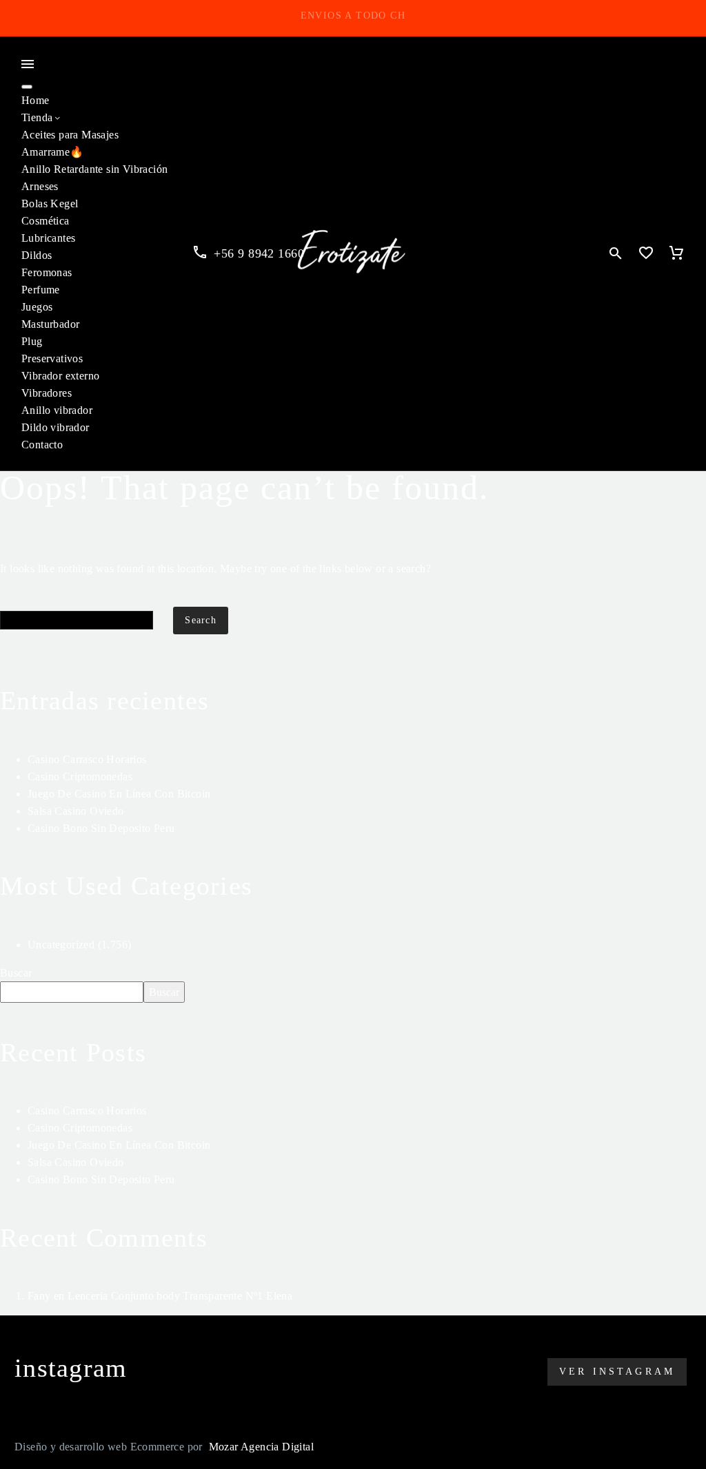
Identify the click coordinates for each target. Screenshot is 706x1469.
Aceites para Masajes (70, 134)
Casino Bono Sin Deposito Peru (101, 828)
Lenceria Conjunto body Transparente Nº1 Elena (180, 1296)
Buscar (16, 973)
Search (200, 620)
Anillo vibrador (56, 410)
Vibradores (46, 393)
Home (35, 100)
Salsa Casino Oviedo (76, 811)
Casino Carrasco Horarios (87, 759)
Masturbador (50, 324)
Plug (32, 341)
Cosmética (45, 221)
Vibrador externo (60, 376)
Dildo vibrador (55, 427)
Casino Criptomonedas (80, 776)
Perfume (40, 289)
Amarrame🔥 (52, 152)
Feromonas (46, 272)
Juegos (36, 307)
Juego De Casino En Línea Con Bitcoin (119, 794)
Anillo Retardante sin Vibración (94, 169)
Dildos (36, 255)
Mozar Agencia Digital (261, 1446)
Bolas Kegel (49, 203)
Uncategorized (61, 944)
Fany (39, 1296)
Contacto (42, 444)
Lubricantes (48, 238)
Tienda (36, 117)
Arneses (40, 186)
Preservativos (52, 358)
